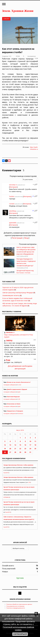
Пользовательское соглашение (15, 606)
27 (10, 452)
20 (10, 449)
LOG (19, 399)
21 (15, 449)
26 (5, 452)
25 (35, 449)
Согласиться (20, 634)
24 (30, 449)
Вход (26, 238)
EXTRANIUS (7, 497)
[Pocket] (9, 160)
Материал (13, 187)
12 (5, 445)
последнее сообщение (10, 385)
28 (15, 452)
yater (19, 392)
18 (35, 445)
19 (5, 449)
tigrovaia (20, 578)
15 (20, 445)
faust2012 (6, 472)
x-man (19, 385)
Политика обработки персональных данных (19, 604)
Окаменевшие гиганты (10, 295)
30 (25, 452)
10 (30, 441)
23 (25, 449)
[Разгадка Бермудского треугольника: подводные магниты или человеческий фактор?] (9, 267)
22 (20, 449)
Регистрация (17, 238)
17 (30, 445)
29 (20, 452)
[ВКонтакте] (3, 160)
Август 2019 (20, 430)
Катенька (20, 413)
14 (15, 445)
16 (25, 445)
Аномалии (32, 56)
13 (10, 445)
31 (30, 452)
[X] (6, 160)
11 (35, 441)
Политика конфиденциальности (15, 608)
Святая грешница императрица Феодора (17, 293)
